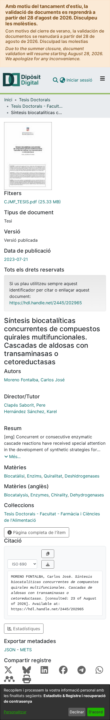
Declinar (77, 712)
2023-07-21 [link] (16, 259)
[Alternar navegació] (102, 80)
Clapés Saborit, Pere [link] (24, 405)
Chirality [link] (59, 494)
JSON (9, 649)
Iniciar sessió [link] (79, 80)
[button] (55, 80)
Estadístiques (26, 628)
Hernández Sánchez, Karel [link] (30, 411)
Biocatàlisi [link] (14, 476)
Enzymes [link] (39, 494)
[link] (55, 202)
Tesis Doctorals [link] (34, 99)
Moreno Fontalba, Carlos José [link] (34, 379)
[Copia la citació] (47, 553)
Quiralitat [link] (53, 476)
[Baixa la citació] (47, 564)
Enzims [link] (34, 476)
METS (26, 649)
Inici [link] (8, 99)
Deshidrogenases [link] (82, 476)
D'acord (96, 712)
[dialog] (55, 702)
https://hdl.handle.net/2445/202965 (45, 302)
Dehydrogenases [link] (87, 494)
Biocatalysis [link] (16, 494)
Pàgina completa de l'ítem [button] (39, 532)
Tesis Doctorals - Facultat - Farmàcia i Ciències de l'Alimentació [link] (37, 106)
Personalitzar (15, 712)
